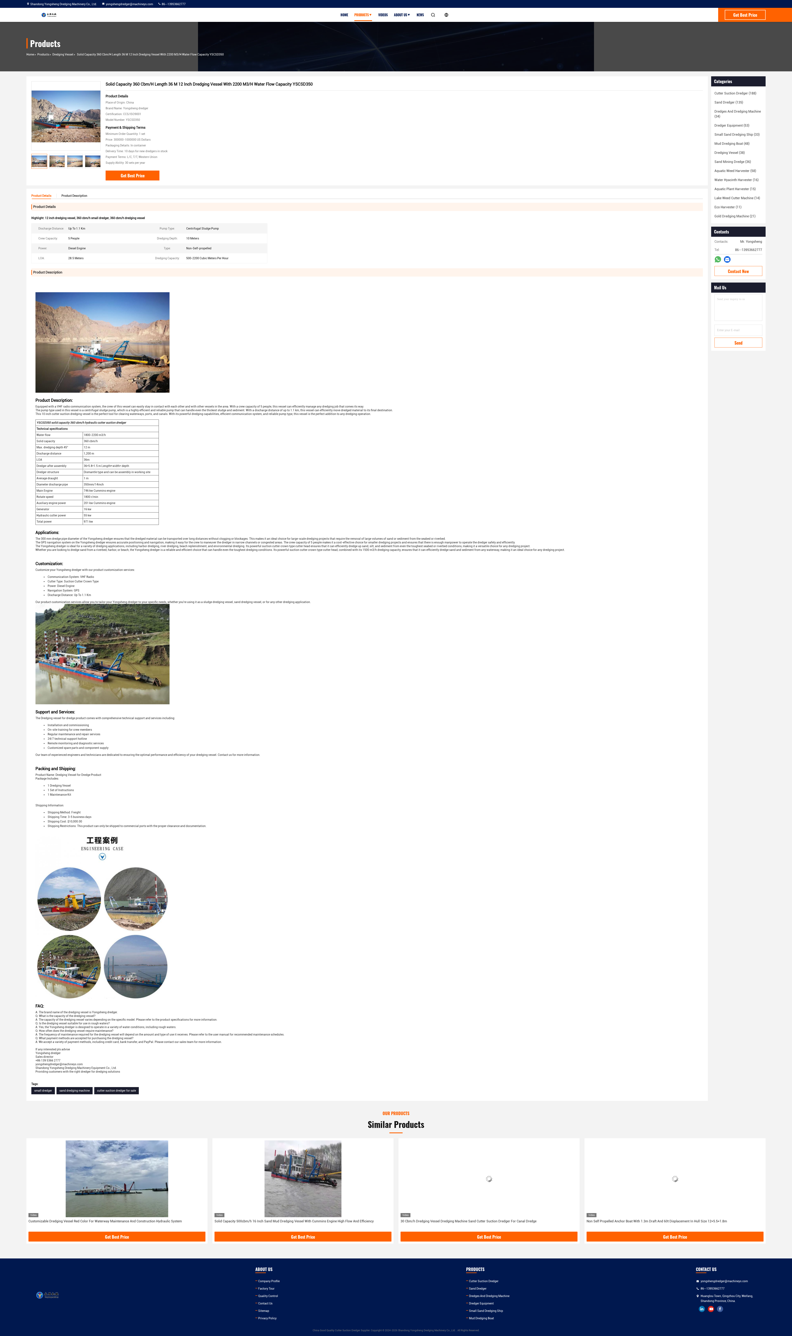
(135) (728, 102)
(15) (735, 189)
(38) (729, 153)
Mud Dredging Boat (481, 1318)
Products (361, 14)
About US (400, 14)
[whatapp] (718, 259)
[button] (97, 161)
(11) (727, 207)
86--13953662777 (173, 4)
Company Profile (269, 1281)
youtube (711, 1309)
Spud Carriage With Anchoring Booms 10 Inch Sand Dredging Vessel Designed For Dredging (468, 1221)
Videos (383, 14)
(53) (731, 125)
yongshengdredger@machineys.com (129, 4)
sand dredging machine (74, 1090)
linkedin (702, 1309)
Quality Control (268, 1296)
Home (344, 14)
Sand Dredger (478, 1288)
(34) (737, 114)
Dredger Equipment (481, 1303)
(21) (734, 216)
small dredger (43, 1090)
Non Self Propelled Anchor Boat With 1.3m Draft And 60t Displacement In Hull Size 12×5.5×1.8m (284, 1221)
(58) (735, 171)
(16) (736, 180)
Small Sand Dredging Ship (486, 1310)
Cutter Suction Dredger (484, 1281)
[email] (727, 260)
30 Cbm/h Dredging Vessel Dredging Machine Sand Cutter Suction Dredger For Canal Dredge (96, 1221)
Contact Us (265, 1303)
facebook (720, 1309)
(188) (735, 93)
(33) (737, 135)
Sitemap (263, 1310)
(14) (737, 198)
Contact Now (738, 271)
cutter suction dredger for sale (116, 1090)
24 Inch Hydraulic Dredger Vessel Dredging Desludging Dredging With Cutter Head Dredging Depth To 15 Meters (668, 1221)
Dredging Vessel (62, 54)
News (420, 14)
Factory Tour (266, 1288)
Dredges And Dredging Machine (489, 1296)
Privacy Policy (267, 1318)
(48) (732, 144)
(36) (732, 162)
